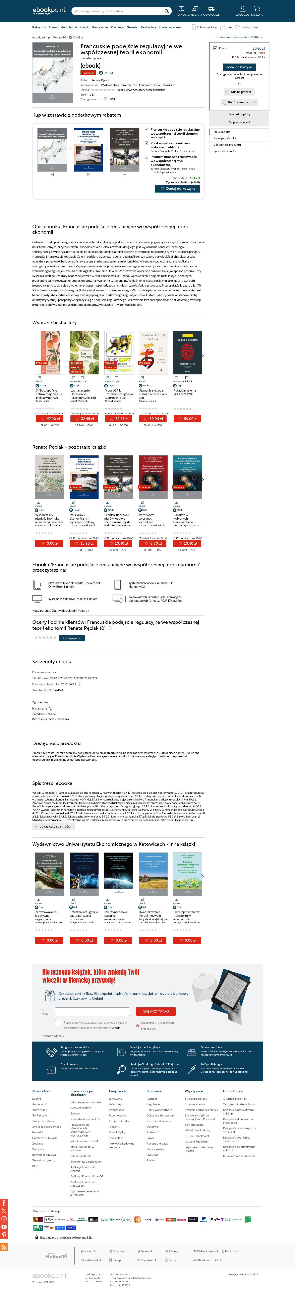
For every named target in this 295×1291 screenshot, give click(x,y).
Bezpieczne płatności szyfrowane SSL (66, 1237)
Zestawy (37, 1143)
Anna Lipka (41, 922)
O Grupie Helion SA (235, 1098)
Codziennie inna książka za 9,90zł (238, 37)
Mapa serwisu (155, 1149)
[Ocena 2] (97, 90)
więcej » (116, 1027)
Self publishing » (211, 1064)
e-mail (45, 1011)
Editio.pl (174, 1251)
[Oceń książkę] (103, 89)
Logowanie (115, 1098)
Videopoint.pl (93, 1260)
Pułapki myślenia (185, 390)
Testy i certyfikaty (43, 1160)
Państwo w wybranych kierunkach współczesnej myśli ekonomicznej (151, 522)
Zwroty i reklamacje (159, 1121)
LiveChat (152, 1154)
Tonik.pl (253, 1274)
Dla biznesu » (69, 1064)
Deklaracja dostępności (161, 1115)
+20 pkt (108, 73)
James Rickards (113, 400)
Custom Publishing (197, 1141)
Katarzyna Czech (113, 922)
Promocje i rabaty (43, 1121)
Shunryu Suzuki (147, 400)
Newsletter (116, 1138)
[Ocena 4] (105, 90)
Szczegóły (225, 138)
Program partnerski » (74, 1047)
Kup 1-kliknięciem (239, 102)
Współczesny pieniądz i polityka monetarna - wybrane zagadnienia (49, 520)
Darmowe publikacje (44, 1138)
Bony (229, 27)
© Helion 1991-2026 (43, 1281)
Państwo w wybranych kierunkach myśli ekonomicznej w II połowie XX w (185, 522)
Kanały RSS (4, 1247)
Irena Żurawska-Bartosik (152, 922)
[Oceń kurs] (45, 637)
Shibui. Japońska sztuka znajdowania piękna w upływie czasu (49, 396)
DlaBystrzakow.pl (207, 1251)
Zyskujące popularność (46, 1126)
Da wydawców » (211, 1047)
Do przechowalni (239, 122)
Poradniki (38, 714)
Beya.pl (117, 1260)
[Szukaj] (167, 11)
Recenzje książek (157, 1143)
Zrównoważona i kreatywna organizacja (46, 915)
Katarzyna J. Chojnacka (47, 525)
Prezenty (114, 1126)
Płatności (153, 1132)
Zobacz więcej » (53, 1036)
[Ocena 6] (113, 90)
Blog (35, 1166)
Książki (84, 27)
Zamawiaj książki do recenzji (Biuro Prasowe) (200, 1117)
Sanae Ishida (42, 400)
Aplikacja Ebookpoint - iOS (86, 1176)
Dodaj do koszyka (239, 67)
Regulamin (153, 1104)
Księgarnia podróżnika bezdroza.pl (236, 1139)
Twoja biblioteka (119, 1121)
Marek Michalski (79, 400)
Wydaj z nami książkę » (145, 1047)
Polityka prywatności (160, 1109)
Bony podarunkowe (44, 1154)
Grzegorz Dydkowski (184, 922)
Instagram (4, 1219)
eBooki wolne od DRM (84, 1141)
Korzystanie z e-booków (85, 1119)
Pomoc (82, 610)
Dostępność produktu (227, 144)
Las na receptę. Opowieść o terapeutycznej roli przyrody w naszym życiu (83, 398)
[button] (202, 355)
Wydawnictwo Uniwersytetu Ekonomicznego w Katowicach (138, 85)
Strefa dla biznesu (196, 1098)
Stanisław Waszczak (58, 922)
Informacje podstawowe (85, 1102)
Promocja (88, 73)
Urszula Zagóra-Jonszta (163, 172)
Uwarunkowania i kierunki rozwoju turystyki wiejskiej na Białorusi (153, 917)
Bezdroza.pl (232, 1251)
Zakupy (75, 1113)
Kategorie (39, 27)
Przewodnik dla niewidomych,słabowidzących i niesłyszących (81, 1130)
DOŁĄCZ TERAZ (156, 1011)
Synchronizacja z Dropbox (86, 1161)
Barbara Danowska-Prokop (165, 150)
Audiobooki (69, 27)
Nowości (132, 27)
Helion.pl (90, 1251)
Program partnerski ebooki (201, 1109)
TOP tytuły (39, 1115)
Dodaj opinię (72, 638)
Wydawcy (38, 1149)
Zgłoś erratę (40, 702)
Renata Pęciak (100, 80)
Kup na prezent (241, 92)
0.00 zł (52, 543)
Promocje (117, 27)
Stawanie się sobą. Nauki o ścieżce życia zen (153, 394)
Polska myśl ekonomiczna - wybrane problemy (170, 145)
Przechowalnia (118, 1115)
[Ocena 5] (109, 90)
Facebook (4, 1203)
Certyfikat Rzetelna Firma (239, 1104)
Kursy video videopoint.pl (239, 1156)
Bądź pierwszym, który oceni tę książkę (141, 89)
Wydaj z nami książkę (197, 1130)
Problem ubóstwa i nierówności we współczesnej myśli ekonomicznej (174, 161)
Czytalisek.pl (148, 1260)
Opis (222, 131)
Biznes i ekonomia (43, 719)
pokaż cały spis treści (55, 826)
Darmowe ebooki (170, 27)
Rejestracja (116, 1104)
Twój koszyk (116, 1109)
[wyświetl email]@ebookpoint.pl (134, 1277)
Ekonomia (63, 719)
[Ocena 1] (93, 90)
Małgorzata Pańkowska (82, 922)
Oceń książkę (117, 1132)
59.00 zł (190, 419)
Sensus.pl (146, 1251)
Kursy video (100, 27)
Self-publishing (194, 1124)
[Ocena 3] (101, 90)
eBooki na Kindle (80, 1156)
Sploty (173, 1260)
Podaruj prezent (251, 27)
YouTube (4, 1227)
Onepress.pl (120, 1251)
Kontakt (152, 1098)
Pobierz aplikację (207, 27)
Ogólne (51, 714)
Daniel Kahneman (183, 393)
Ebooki (53, 27)
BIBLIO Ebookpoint (197, 1136)
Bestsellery (148, 27)
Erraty (150, 1138)
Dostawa (152, 1126)
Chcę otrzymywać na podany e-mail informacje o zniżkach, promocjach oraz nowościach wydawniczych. (96, 1024)
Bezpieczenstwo (80, 1107)
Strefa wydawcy (195, 1104)
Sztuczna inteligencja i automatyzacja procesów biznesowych (84, 917)
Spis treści (225, 151)
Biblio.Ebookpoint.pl (209, 1260)
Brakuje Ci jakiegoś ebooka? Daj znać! (155, 1064)
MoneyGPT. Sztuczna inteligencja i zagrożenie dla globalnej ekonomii (119, 396)
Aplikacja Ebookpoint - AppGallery (84, 1183)
